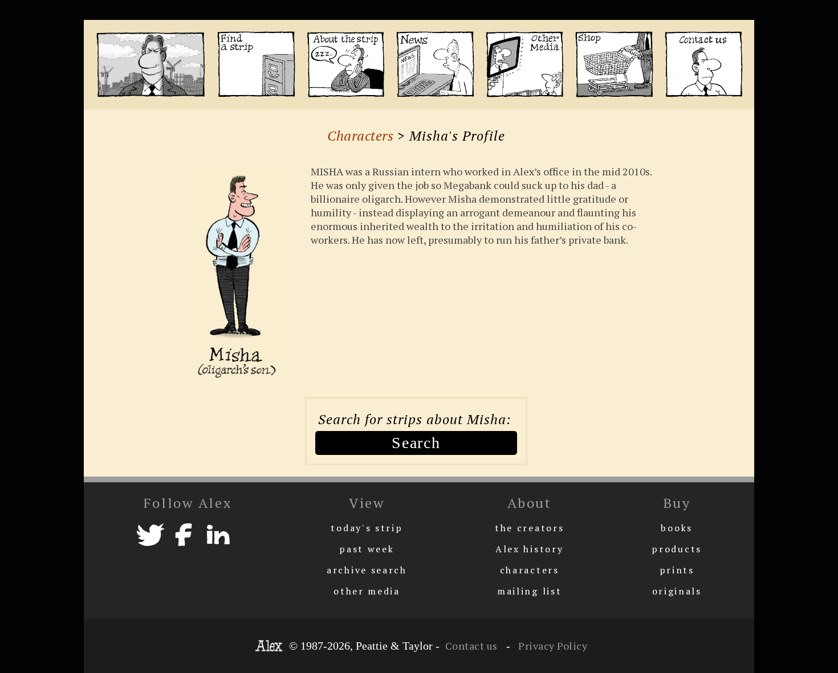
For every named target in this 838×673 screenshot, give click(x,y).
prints (677, 570)
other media (366, 591)
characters (529, 570)
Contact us (471, 646)
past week (366, 549)
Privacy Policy (552, 646)
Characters (360, 135)
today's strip (366, 528)
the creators (529, 528)
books (677, 528)
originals (677, 591)
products (677, 549)
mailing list (529, 591)
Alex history (529, 549)
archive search (367, 570)
